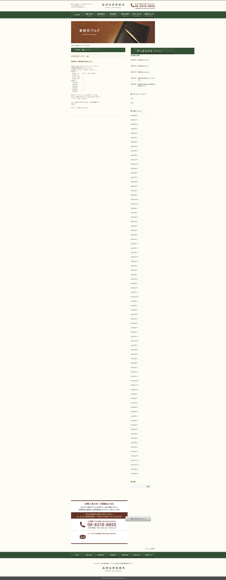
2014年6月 (133, 407)
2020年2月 (133, 288)
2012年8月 (133, 473)
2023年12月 (134, 199)
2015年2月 (133, 372)
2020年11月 (134, 261)
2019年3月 (133, 310)
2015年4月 (133, 363)
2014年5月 (133, 411)
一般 (87, 56)
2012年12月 (134, 455)
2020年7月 (133, 270)
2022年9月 (133, 226)
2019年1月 (133, 319)
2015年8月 (133, 349)
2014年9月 (133, 394)
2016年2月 (133, 332)
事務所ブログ (79, 45)
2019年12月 (134, 296)
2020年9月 (133, 265)
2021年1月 (133, 252)
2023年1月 (133, 221)
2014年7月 (133, 402)
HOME (72, 45)
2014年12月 (134, 380)
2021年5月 (133, 243)
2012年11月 (134, 460)
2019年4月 (133, 305)
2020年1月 (133, 292)
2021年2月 (133, 248)
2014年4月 (133, 416)
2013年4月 (133, 438)
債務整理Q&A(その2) (143, 66)
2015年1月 (133, 376)
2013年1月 (133, 451)
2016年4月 (133, 327)
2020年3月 (133, 283)
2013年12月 (134, 433)
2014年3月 (133, 420)
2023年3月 (133, 217)
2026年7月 (133, 120)
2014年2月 (133, 425)
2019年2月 (133, 314)
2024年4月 (133, 190)
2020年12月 (134, 257)
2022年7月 (133, 230)
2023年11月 (134, 204)
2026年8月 (133, 115)
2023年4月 (133, 212)
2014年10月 (134, 389)
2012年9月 (133, 469)
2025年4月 (133, 150)
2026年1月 (133, 137)
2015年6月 (133, 354)
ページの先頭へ (151, 548)
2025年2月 (133, 155)
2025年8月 (133, 142)
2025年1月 (133, 159)
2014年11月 (134, 385)
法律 (132, 103)
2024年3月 (133, 195)
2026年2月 (133, 133)
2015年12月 (134, 341)
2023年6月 (133, 208)
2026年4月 (133, 124)
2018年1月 (133, 323)
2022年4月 (133, 234)
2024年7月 (133, 177)
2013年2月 (133, 447)
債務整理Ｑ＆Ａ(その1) (143, 72)
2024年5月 (133, 186)
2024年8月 (133, 173)
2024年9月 (133, 168)
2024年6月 (133, 181)
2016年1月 (133, 336)
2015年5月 (133, 358)
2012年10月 (134, 464)
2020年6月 (133, 274)
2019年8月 (133, 301)
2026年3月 (133, 128)
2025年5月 (133, 146)
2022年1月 (133, 239)
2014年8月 (133, 398)
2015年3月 (133, 367)
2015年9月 (133, 345)
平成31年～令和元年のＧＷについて (82, 61)
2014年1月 (133, 429)
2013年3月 (133, 442)
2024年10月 (134, 164)
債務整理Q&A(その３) (143, 60)
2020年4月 (133, 279)
